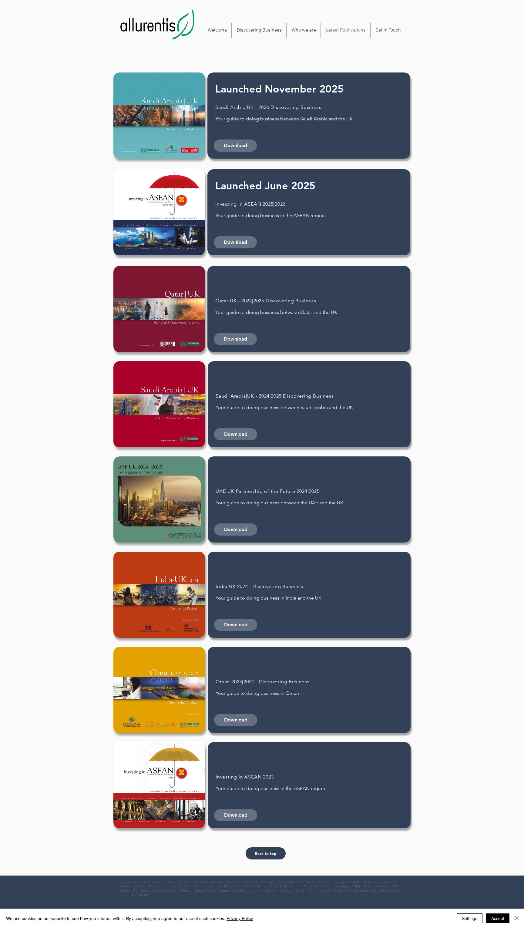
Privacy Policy (240, 918)
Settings (469, 918)
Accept (497, 918)
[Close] (516, 918)
